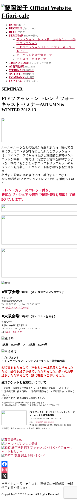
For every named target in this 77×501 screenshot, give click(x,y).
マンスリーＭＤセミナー (32, 59)
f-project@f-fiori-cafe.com (44, 422)
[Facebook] (38, 464)
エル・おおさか (14, 332)
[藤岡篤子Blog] (11, 439)
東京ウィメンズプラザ (17, 307)
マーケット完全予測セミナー (35, 55)
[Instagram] (38, 470)
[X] (38, 476)
